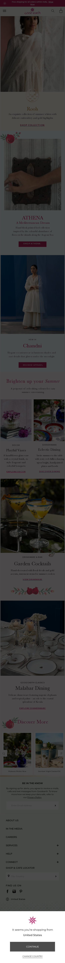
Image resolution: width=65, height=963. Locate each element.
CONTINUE (32, 946)
